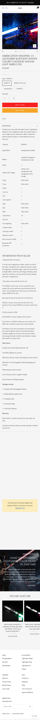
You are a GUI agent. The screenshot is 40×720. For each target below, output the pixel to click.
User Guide (5, 689)
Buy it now (20, 110)
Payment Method (27, 692)
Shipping (24, 682)
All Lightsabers (7, 658)
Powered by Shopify (17, 713)
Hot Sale (5, 662)
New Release (6, 665)
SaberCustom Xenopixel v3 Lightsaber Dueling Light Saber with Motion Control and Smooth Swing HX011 (12, 627)
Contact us (25, 678)
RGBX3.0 (7, 83)
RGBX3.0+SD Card (20, 83)
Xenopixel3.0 (8, 89)
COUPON (30, 2)
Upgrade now (20, 508)
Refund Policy (6, 685)
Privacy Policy (6, 682)
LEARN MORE (31, 585)
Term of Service (27, 689)
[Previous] (3, 51)
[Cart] (37, 8)
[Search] (6, 8)
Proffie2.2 (20, 89)
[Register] (30, 706)
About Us (5, 678)
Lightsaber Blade (27, 658)
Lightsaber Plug (27, 662)
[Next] (37, 51)
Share (4, 118)
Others (24, 669)
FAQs (23, 685)
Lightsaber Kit (26, 665)
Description (6, 126)
